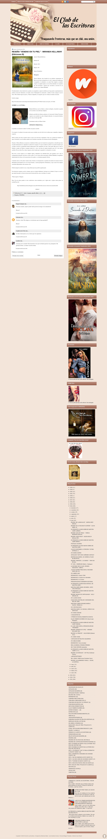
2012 (71, 677)
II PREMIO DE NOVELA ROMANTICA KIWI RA (82, 617)
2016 (71, 501)
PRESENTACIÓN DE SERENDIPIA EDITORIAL (82, 581)
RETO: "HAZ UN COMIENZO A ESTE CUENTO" (80, 757)
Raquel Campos (20, 204)
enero (72, 672)
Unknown (18, 217)
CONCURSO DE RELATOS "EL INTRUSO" (78, 702)
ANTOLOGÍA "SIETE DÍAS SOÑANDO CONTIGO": (82, 555)
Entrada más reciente (18, 255)
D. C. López (24, 193)
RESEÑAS (21, 195)
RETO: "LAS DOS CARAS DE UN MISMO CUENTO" (81, 759)
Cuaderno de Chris (21, 231)
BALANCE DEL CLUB (74, 694)
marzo (72, 668)
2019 (71, 495)
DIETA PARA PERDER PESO (75, 706)
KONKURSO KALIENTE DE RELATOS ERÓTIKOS (80, 719)
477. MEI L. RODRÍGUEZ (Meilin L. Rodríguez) (81, 564)
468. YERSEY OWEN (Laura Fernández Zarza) (81, 658)
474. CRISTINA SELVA (76, 607)
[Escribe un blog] (41, 193)
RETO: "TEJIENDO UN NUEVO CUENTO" (78, 761)
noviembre (73, 510)
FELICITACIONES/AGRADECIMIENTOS (78, 713)
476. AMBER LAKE (75, 573)
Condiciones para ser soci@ (41, 1)
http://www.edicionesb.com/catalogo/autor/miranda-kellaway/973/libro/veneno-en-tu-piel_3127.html (33, 101)
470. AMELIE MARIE (76, 641)
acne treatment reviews (54, 836)
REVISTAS (71, 766)
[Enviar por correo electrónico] (39, 193)
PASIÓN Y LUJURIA (73, 730)
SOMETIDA (71, 772)
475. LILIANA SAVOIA (76, 598)
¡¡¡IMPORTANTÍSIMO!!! (76, 656)
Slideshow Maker (44, 836)
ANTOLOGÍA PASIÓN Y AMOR (76, 693)
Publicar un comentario (17, 252)
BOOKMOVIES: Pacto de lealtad (78, 643)
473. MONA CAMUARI (76, 612)
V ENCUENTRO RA (75, 614)
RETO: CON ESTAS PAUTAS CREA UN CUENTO (80, 763)
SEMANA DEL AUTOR (74, 768)
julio (72, 518)
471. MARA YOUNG (75, 636)
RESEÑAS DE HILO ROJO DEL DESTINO (78, 739)
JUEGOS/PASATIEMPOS (75, 717)
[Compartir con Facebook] (44, 193)
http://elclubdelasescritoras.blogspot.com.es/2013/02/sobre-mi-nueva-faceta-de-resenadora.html (37, 185)
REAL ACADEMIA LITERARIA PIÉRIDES (80, 645)
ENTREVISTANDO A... (74, 710)
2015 (71, 504)
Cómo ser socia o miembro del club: (25, 1)
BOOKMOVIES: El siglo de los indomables (81, 577)
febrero (73, 670)
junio (72, 520)
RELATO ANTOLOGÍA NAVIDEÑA (76, 736)
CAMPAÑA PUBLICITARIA (75, 698)
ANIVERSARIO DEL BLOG (75, 687)
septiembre (74, 514)
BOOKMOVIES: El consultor (77, 579)
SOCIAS (71, 770)
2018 (71, 497)
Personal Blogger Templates (66, 836)
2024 (71, 489)
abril (72, 666)
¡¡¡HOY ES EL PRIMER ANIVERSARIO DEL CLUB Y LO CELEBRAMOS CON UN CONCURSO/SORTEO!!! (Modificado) (85, 802)
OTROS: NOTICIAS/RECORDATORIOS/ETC (79, 728)
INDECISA (71, 715)
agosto (73, 516)
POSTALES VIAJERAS (76, 543)
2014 (71, 506)
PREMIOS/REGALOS (74, 734)
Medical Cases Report (77, 836)
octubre (73, 512)
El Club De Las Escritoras (29, 836)
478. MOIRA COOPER (76, 552)
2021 (71, 493)
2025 (71, 487)
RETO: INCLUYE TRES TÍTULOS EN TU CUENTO (80, 764)
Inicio (39, 255)
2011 (71, 679)
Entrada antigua (58, 255)
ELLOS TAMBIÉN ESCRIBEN (75, 708)
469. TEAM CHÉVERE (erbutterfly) (79, 647)
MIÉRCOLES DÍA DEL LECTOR (76, 721)
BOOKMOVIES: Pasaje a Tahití (78, 575)
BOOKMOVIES (72, 696)
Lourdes (18, 241)
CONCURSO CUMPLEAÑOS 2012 (76, 700)
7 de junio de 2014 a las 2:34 (21, 236)
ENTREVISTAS (72, 711)
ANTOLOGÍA (72, 689)
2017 (71, 499)
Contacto (14, 1)
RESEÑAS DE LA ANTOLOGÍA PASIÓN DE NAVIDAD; (81, 741)
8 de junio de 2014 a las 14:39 (21, 248)
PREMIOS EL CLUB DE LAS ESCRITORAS (79, 732)
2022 (71, 491)
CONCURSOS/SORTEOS (74, 704)
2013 (71, 675)
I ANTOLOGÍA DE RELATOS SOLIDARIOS (81, 638)
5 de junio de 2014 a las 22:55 (21, 213)
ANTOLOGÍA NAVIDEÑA (74, 691)
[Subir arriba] (104, 836)
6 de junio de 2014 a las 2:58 (21, 226)
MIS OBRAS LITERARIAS (75, 723)
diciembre (73, 508)
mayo (72, 664)
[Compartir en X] (42, 193)
